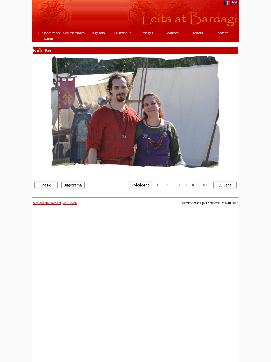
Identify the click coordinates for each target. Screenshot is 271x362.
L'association (49, 33)
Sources (172, 33)
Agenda (98, 33)
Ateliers (196, 33)
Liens (48, 38)
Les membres (73, 33)
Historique (123, 33)
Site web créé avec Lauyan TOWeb (55, 203)
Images (147, 33)
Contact (221, 33)
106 (205, 185)
